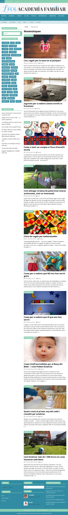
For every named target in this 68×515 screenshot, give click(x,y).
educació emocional (8, 61)
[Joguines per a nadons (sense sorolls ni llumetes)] (45, 89)
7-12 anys (38, 22)
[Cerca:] (12, 33)
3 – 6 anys (31, 22)
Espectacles (5, 67)
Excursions (5, 70)
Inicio (3, 495)
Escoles (12, 64)
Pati (2, 19)
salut (4, 98)
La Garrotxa (6, 79)
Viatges (18, 101)
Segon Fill (11, 98)
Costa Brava (5, 55)
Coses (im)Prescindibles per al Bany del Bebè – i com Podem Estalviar (43, 365)
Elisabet (42, 63)
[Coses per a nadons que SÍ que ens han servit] (45, 303)
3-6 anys (4, 46)
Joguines (4, 76)
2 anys (24, 22)
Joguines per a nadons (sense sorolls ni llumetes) (43, 104)
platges (9, 92)
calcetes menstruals (42, 510)
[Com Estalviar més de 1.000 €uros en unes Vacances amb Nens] (45, 443)
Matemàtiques (43, 16)
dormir (9, 58)
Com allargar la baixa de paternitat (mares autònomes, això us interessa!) (45, 192)
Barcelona (18, 49)
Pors (15, 92)
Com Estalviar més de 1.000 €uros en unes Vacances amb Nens (44, 458)
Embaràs (4, 64)
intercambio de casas (29, 510)
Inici (2, 1)
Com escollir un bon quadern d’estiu (11, 127)
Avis (11, 49)
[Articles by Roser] (26, 504)
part (3, 92)
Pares (15, 89)
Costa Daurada (16, 55)
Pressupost (13, 95)
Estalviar (14, 67)
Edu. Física (61, 16)
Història (3, 16)
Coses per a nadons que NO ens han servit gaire (44, 274)
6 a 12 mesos (12, 22)
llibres (14, 79)
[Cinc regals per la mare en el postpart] (45, 46)
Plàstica (33, 16)
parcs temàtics (6, 89)
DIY (3, 58)
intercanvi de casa (7, 73)
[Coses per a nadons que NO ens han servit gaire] (45, 261)
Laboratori (52, 16)
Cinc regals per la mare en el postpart (42, 60)
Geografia (11, 16)
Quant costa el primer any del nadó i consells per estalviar (42, 412)
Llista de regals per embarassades (40, 236)
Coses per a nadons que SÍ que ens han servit (43, 318)
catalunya (13, 52)
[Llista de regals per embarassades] (45, 222)
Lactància (13, 76)
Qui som (17, 1)
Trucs (12, 101)
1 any (19, 22)
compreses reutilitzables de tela (58, 510)
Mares (14, 83)
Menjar (4, 86)
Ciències (19, 16)
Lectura (26, 16)
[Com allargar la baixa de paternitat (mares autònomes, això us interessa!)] (45, 177)
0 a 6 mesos (4, 22)
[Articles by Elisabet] (26, 497)
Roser (38, 196)
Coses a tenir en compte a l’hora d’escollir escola (44, 148)
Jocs (16, 73)
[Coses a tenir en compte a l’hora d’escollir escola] (45, 133)
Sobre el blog (9, 1)
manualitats (6, 83)
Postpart (5, 95)
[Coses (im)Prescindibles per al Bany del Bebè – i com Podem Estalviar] (45, 349)
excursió (13, 70)
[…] (37, 73)
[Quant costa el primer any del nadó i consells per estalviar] (45, 397)
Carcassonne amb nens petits (10, 148)
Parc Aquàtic (12, 86)
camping (4, 52)
